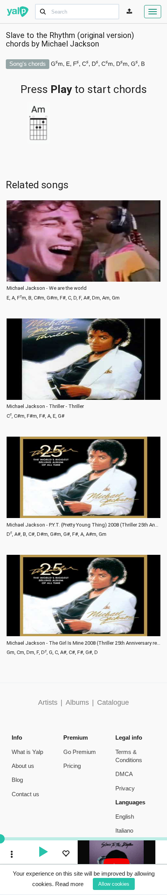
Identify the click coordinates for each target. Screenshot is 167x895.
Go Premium (79, 752)
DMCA (124, 774)
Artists (47, 702)
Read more (69, 884)
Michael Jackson (70, 43)
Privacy (125, 788)
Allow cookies (113, 884)
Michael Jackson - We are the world (47, 288)
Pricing (72, 765)
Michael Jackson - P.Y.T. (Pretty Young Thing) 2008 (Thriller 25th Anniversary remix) (83, 525)
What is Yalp (27, 752)
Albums (77, 702)
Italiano (124, 830)
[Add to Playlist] (65, 854)
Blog (17, 779)
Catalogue (113, 702)
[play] (43, 852)
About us (23, 765)
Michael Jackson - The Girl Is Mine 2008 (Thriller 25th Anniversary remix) (83, 643)
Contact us (25, 794)
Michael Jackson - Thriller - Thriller (45, 406)
